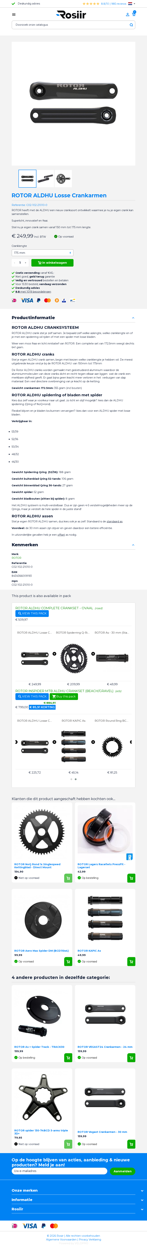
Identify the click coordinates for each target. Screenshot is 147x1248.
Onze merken (25, 1190)
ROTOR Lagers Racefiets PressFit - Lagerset (101, 866)
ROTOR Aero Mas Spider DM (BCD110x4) (41, 950)
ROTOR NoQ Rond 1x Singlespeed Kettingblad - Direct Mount (37, 866)
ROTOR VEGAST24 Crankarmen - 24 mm (105, 1047)
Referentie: (19, 205)
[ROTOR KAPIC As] (34, 747)
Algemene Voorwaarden (61, 1239)
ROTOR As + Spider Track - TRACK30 (39, 1047)
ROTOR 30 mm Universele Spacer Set (112, 720)
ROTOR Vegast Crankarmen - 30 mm (102, 1132)
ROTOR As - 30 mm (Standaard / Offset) (112, 632)
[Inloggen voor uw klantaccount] (127, 14)
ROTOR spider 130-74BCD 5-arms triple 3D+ (41, 1132)
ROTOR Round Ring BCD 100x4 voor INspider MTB (73, 720)
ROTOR (16, 558)
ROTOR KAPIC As (35, 720)
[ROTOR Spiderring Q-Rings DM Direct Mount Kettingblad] (73, 658)
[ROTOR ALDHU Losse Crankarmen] (34, 658)
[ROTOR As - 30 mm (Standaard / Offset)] (112, 658)
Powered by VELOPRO (73, 1243)
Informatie (22, 1200)
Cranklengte (19, 246)
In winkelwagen (54, 262)
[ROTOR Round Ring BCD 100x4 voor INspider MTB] (73, 747)
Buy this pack (64, 696)
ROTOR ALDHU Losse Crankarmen (34, 632)
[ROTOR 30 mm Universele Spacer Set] (112, 747)
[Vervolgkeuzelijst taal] (131, 3)
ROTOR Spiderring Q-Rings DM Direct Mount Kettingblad (73, 632)
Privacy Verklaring (90, 1239)
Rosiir (17, 1209)
